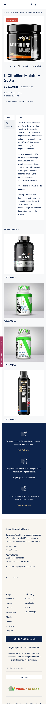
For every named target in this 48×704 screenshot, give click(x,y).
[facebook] (6, 577)
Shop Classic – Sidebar (17, 12)
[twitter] (10, 577)
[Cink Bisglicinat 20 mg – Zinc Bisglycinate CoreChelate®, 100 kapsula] (24, 254)
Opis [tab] (8, 117)
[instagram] (13, 577)
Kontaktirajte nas (24, 505)
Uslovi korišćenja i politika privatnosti (20, 566)
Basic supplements (16, 256)
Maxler (14, 101)
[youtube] (17, 577)
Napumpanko (20, 101)
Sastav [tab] (9, 126)
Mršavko (22, 394)
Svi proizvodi (29, 101)
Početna (6, 12)
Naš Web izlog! (24, 450)
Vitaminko (34, 256)
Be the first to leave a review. (13, 93)
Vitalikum (33, 299)
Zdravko (31, 343)
